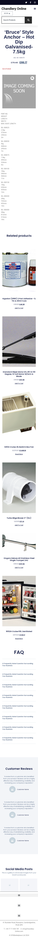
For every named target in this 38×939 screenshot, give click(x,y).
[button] (34, 8)
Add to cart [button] (19, 308)
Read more (19, 454)
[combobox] (13, 20)
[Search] (28, 20)
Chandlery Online (14, 9)
